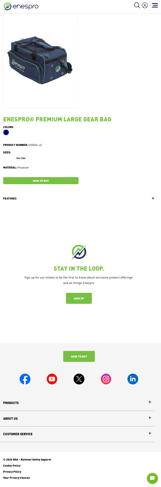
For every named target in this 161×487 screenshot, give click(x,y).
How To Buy (79, 356)
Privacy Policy (12, 471)
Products (11, 403)
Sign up (79, 298)
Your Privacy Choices (16, 477)
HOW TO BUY (41, 180)
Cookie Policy (11, 465)
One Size (21, 158)
